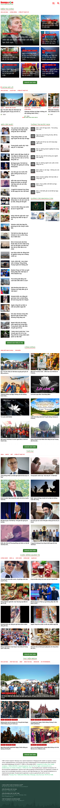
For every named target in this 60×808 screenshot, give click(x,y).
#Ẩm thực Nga (14, 661)
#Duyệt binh (8, 719)
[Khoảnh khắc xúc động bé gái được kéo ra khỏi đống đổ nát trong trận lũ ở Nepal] (5, 299)
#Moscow (36, 661)
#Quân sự (9, 33)
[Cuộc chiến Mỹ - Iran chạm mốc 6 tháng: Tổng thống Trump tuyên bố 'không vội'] (5, 264)
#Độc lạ (11, 558)
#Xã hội (3, 744)
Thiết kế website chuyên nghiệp (11, 799)
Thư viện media (30, 659)
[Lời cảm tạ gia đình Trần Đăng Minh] (45, 384)
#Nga (4, 33)
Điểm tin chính (7, 9)
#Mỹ (12, 454)
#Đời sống (8, 744)
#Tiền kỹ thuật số (24, 12)
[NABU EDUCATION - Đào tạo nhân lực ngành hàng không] (37, 215)
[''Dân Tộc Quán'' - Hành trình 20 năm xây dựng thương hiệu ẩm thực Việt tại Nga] (52, 216)
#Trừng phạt (10, 64)
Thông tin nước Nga (40, 124)
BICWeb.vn (20, 800)
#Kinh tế (45, 64)
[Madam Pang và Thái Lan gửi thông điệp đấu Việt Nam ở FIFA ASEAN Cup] (5, 272)
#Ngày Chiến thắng (46, 719)
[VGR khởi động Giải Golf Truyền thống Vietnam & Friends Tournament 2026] (45, 407)
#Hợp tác (15, 52)
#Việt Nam (45, 34)
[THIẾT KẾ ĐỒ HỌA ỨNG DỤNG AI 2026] (37, 206)
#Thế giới (50, 64)
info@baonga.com (9, 796)
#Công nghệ (4, 558)
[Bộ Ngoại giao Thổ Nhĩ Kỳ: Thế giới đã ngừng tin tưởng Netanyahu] (5, 165)
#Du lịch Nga (4, 12)
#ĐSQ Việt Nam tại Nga (7, 350)
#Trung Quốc (32, 64)
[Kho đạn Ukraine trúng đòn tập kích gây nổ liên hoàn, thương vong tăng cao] (5, 316)
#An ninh (25, 50)
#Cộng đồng (13, 12)
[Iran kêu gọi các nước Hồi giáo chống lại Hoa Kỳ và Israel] (5, 174)
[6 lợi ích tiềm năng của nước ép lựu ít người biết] (5, 209)
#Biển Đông (25, 66)
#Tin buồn (18, 350)
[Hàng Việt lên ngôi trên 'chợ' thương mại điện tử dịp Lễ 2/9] (5, 218)
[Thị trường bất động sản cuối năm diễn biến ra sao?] (5, 281)
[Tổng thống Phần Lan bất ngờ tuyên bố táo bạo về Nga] (5, 139)
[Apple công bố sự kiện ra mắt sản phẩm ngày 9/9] (5, 307)
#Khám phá (14, 719)
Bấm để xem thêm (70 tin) (15, 342)
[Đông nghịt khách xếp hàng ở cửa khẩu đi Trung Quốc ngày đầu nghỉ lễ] (15, 636)
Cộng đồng (30, 347)
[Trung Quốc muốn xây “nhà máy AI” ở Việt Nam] (5, 148)
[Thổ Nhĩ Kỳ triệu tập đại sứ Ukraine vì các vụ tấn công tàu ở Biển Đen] (5, 236)
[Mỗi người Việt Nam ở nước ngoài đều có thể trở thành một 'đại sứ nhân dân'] (15, 429)
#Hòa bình (51, 34)
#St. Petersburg (45, 661)
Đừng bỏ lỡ (7, 87)
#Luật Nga (13, 90)
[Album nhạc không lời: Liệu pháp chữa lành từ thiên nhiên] (52, 205)
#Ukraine (15, 33)
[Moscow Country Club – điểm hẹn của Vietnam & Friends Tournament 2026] (45, 361)
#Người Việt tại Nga (10, 107)
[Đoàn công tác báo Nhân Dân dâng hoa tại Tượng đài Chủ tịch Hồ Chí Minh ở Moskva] (45, 429)
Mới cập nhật (7, 124)
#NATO (7, 454)
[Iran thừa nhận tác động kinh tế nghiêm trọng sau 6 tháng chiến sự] (5, 255)
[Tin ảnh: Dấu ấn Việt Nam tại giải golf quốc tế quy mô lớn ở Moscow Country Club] (12, 99)
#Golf (2, 107)
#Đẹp (21, 661)
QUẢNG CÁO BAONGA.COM (42, 198)
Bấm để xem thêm (30, 82)
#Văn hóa (33, 744)
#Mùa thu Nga (28, 661)
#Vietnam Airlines (36, 107)
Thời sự (30, 451)
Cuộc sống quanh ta (30, 555)
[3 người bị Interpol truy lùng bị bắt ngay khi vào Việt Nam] (5, 192)
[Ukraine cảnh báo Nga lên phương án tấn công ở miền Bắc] (5, 227)
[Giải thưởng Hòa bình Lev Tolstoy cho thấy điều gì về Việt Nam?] (5, 290)
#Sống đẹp (26, 558)
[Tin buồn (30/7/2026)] (15, 407)
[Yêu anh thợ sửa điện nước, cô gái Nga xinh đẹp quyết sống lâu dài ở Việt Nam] (5, 130)
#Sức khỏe (19, 558)
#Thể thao (27, 107)
